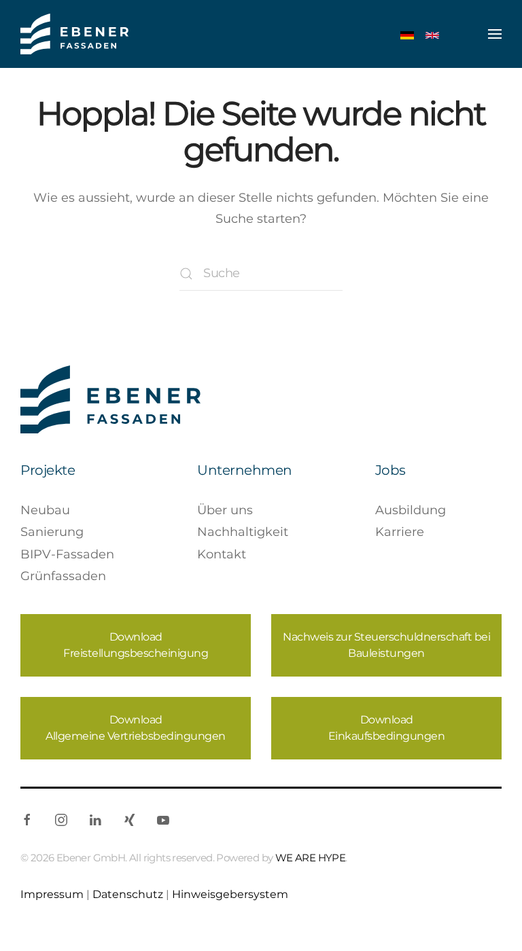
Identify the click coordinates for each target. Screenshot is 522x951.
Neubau (45, 510)
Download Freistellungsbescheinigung (135, 645)
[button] (495, 34)
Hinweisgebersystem (230, 894)
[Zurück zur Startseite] (74, 34)
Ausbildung (410, 510)
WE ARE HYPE (310, 857)
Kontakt (221, 554)
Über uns (225, 510)
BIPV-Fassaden (67, 554)
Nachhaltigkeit (242, 531)
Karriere (399, 531)
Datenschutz (127, 894)
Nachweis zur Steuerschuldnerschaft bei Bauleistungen (386, 645)
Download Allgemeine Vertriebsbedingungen (136, 727)
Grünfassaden (63, 576)
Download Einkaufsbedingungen (386, 727)
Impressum (52, 894)
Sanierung (52, 531)
